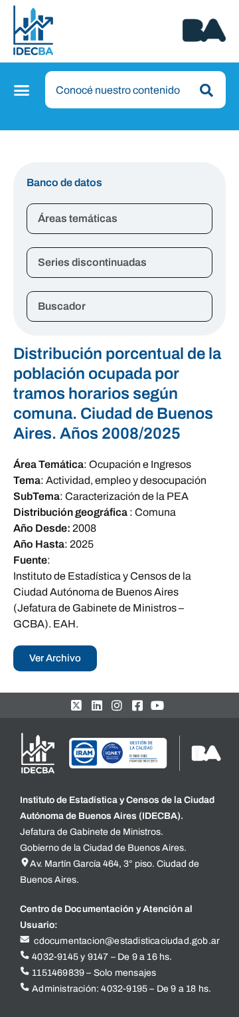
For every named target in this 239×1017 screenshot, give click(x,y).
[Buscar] (204, 90)
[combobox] (135, 89)
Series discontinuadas (92, 262)
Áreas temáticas (78, 218)
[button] (23, 90)
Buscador (62, 306)
